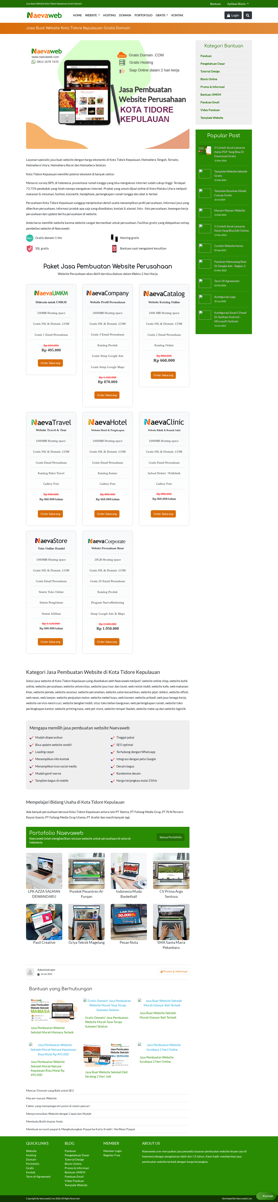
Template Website (211, 117)
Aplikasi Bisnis (236, 3)
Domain (125, 15)
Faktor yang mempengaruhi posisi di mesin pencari (58, 1106)
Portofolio (143, 15)
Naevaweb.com (47, 1198)
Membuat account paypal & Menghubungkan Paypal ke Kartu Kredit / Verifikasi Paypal (80, 1129)
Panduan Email (209, 102)
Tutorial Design (210, 71)
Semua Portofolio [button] (171, 837)
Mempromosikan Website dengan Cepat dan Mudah (58, 1113)
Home (77, 15)
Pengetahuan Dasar (212, 63)
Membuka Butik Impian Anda (44, 1121)
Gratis (161, 15)
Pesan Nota (129, 942)
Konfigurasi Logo (225, 297)
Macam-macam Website (41, 1098)
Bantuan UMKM (210, 94)
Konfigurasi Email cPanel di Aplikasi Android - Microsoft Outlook (230, 317)
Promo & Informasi (175, 971)
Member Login (112, 1151)
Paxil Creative (44, 942)
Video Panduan (210, 110)
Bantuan (215, 3)
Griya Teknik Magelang (87, 942)
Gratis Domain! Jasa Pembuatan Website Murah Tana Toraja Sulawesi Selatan (106, 1022)
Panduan (206, 56)
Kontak (177, 15)
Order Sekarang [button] (50, 363)
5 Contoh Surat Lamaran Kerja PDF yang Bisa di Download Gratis (229, 152)
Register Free (111, 1155)
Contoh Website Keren (228, 245)
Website (91, 15)
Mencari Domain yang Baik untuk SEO (50, 1090)
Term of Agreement (226, 281)
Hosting (109, 15)
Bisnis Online (208, 79)
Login (235, 15)
